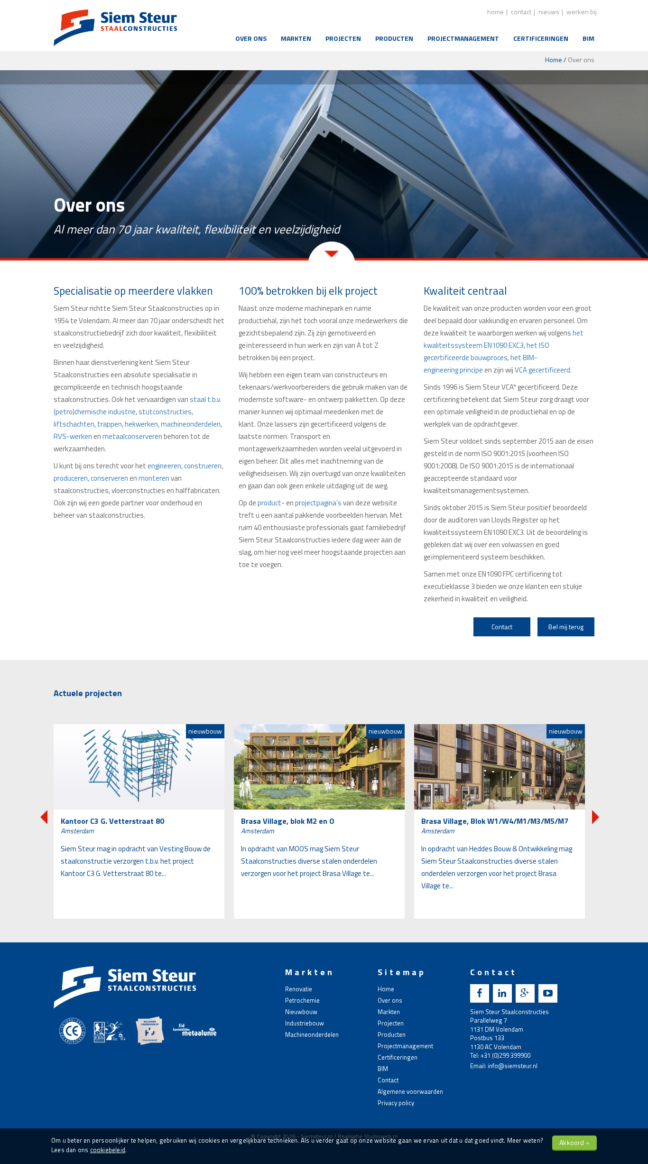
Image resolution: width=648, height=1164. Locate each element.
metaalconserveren (133, 436)
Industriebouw (304, 1023)
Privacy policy (396, 1103)
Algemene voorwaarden (410, 1091)
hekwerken (141, 424)
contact (521, 12)
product (269, 502)
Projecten (343, 38)
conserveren (109, 478)
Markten (296, 38)
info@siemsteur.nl (512, 1066)
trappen (109, 424)
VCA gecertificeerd (542, 369)
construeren (203, 465)
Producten (394, 38)
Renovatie (298, 989)
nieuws (548, 12)
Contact (501, 627)
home (495, 12)
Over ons (251, 38)
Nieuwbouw (301, 1011)
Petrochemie (302, 1000)
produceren (71, 478)
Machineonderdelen (312, 1034)
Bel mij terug (565, 627)
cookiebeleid (107, 1150)
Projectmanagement (463, 38)
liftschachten (74, 424)
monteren (155, 478)
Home (553, 60)
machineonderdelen (191, 424)
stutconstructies (165, 411)
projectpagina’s (318, 502)
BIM (588, 38)
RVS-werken (73, 436)
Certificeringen (540, 38)
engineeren (164, 465)
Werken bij (581, 12)
